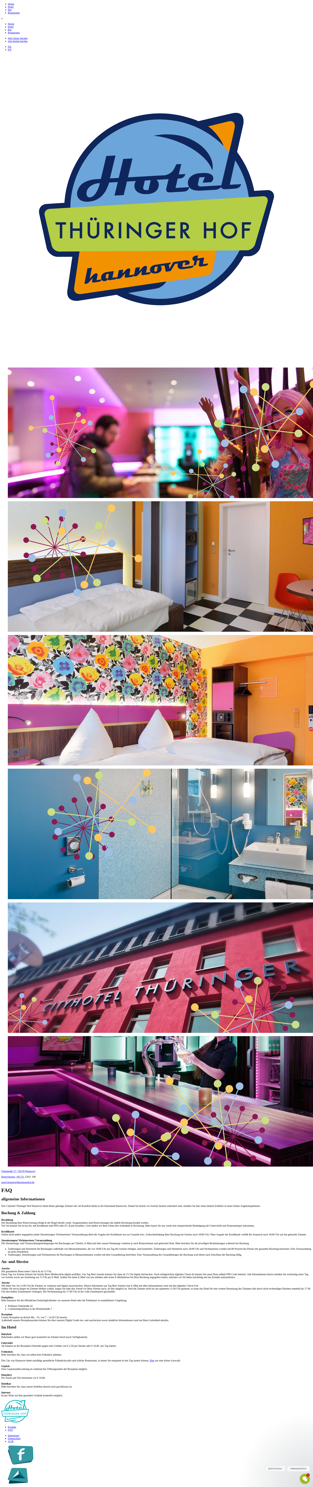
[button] (285, 1456)
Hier (152, 1360)
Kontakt (12, 1427)
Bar (10, 9)
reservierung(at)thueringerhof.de (17, 1182)
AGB (11, 1441)
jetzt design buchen (18, 41)
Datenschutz (14, 1438)
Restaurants (14, 12)
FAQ (10, 1430)
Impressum (13, 1435)
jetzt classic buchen (18, 38)
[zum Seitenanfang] (18, 1482)
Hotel (11, 7)
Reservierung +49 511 (13, 1176)
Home (11, 4)
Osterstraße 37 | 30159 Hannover (18, 1171)
